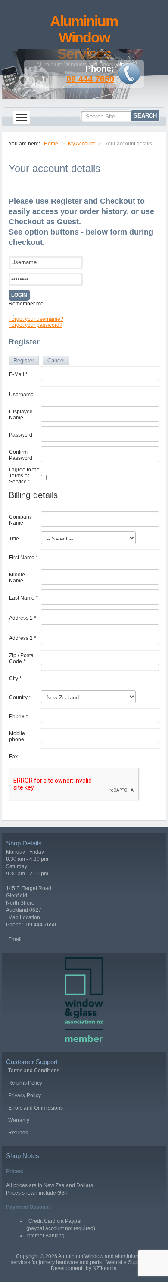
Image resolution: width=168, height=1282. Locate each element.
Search (145, 115)
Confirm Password (20, 455)
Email (15, 939)
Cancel (56, 360)
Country (20, 697)
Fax (13, 757)
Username (21, 395)
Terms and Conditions (33, 1071)
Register (23, 360)
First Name (23, 558)
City (15, 679)
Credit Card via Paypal (54, 1221)
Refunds (18, 1133)
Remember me (26, 304)
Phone (18, 716)
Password (20, 435)
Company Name (20, 520)
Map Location (24, 917)
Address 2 (22, 638)
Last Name (23, 598)
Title (14, 539)
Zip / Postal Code (22, 658)
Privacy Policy (24, 1095)
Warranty (18, 1120)
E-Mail (18, 374)
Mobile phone (17, 736)
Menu (21, 117)
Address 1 (22, 618)
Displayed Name (21, 415)
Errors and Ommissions (35, 1108)
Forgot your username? (36, 319)
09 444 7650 (90, 79)
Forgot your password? (35, 325)
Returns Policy (25, 1083)
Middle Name (17, 578)
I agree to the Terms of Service (24, 476)
